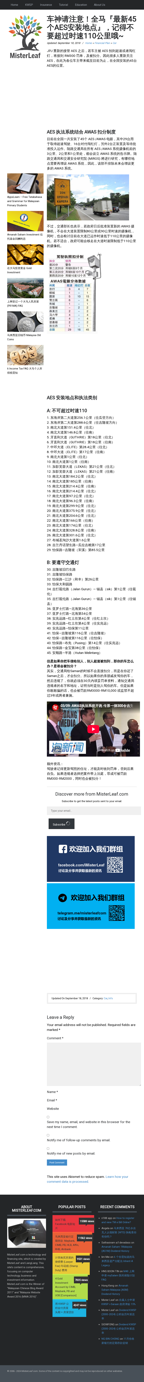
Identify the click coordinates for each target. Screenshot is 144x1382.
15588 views (87, 1221)
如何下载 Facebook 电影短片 (65, 1224)
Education (81, 4)
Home (14, 4)
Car (114, 43)
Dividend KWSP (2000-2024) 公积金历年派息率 (119, 1314)
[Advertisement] (25, 116)
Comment (55, 1038)
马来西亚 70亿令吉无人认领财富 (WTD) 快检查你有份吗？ (119, 1232)
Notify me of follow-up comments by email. (78, 1140)
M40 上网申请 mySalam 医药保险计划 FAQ (118, 1275)
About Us (99, 4)
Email (52, 1100)
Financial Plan (102, 43)
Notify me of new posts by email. (71, 1153)
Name (52, 1092)
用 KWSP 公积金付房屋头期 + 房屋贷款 (64, 1308)
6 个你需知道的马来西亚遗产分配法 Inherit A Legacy (118, 1261)
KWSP (29, 4)
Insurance (46, 4)
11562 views (85, 1238)
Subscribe (59, 824)
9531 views (83, 1259)
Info (111, 998)
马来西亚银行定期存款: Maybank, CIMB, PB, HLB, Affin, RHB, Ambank (67, 1243)
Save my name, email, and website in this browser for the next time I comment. (88, 1124)
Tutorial (63, 4)
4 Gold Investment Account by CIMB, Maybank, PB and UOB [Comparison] (65, 1287)
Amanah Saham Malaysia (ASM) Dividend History (115, 1290)
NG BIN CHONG (110, 1338)
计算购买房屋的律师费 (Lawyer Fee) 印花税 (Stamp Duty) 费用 (66, 1264)
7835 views (81, 1280)
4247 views (79, 1305)
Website (53, 1109)
